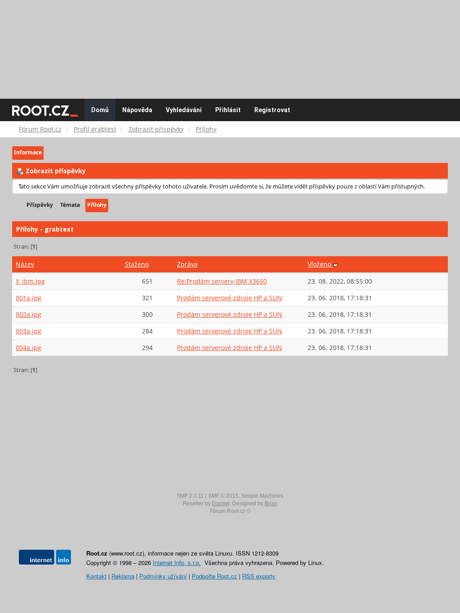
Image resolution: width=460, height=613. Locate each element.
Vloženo (320, 264)
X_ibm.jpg (30, 281)
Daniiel (221, 503)
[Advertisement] (230, 45)
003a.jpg (28, 331)
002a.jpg (28, 314)
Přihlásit (228, 110)
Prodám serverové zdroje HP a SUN (229, 297)
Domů (100, 110)
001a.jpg (28, 297)
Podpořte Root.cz (214, 576)
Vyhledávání (184, 110)
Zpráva (187, 264)
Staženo (137, 264)
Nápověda (137, 110)
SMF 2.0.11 (190, 496)
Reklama (122, 576)
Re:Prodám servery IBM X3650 (222, 281)
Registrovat (272, 110)
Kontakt (96, 576)
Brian (271, 503)
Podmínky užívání (163, 576)
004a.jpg (28, 347)
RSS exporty (258, 576)
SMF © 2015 (223, 496)
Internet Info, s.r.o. (177, 562)
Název (25, 264)
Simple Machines (262, 496)
